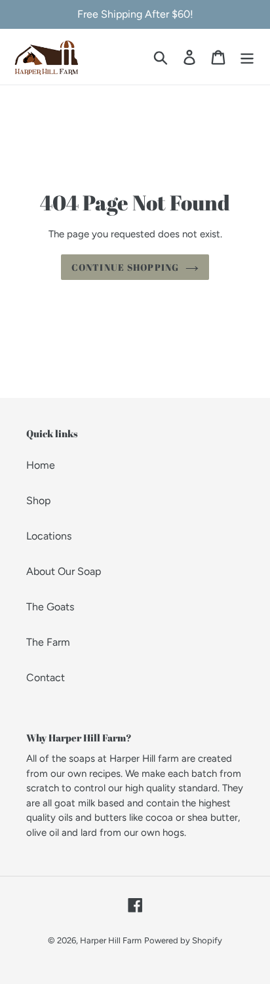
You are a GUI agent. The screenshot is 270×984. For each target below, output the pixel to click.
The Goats (50, 606)
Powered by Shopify (183, 940)
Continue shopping (125, 267)
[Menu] (247, 56)
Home (40, 465)
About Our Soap (63, 571)
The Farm (48, 642)
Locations (48, 536)
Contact (45, 677)
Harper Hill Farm (111, 940)
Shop (38, 500)
